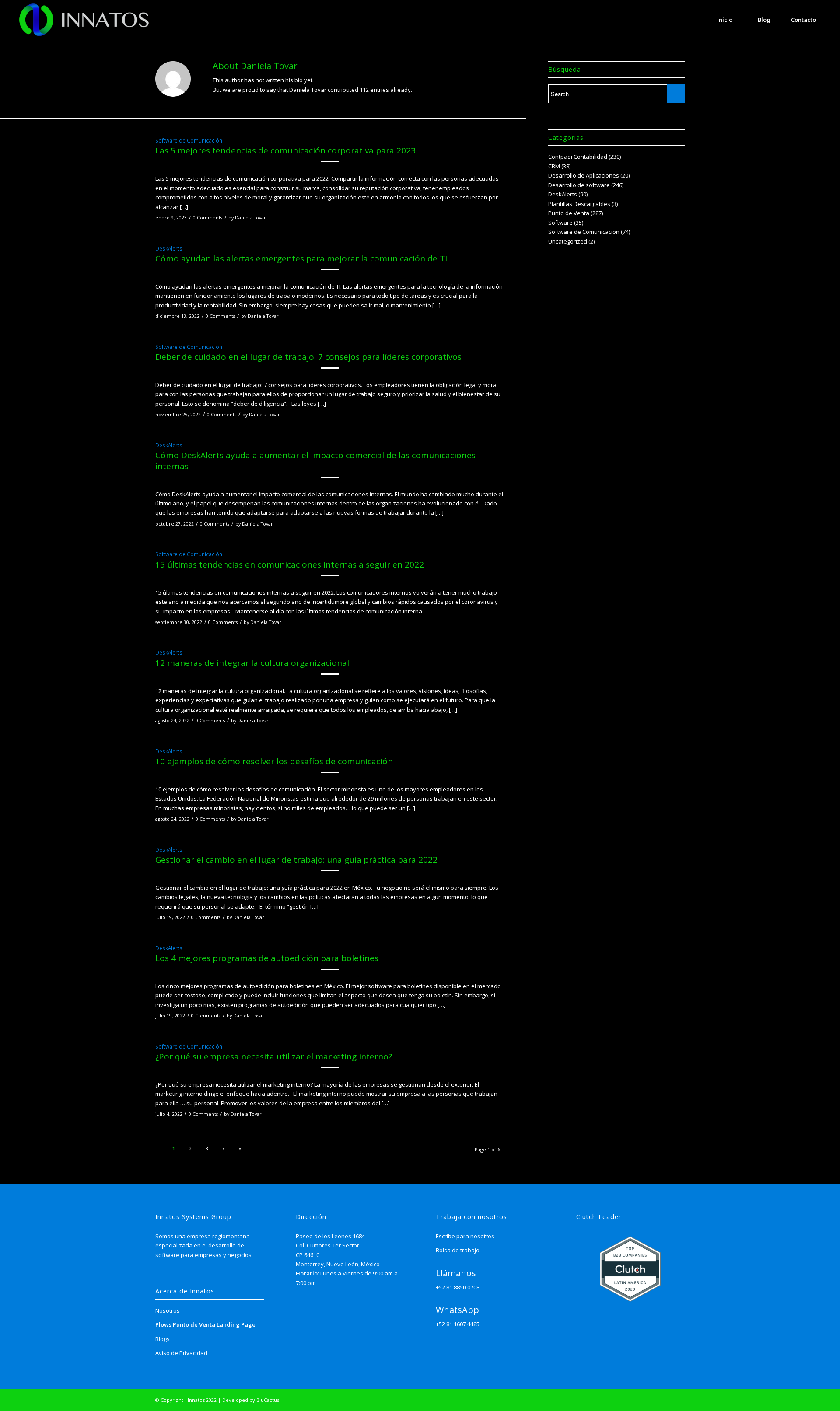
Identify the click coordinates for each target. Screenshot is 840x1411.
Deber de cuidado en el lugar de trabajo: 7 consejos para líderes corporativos (308, 356)
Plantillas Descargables (579, 204)
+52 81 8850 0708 (458, 1287)
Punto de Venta (568, 213)
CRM (554, 166)
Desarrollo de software (579, 185)
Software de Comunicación (188, 140)
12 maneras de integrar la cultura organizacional (252, 663)
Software (560, 222)
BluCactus (267, 1400)
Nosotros (167, 1310)
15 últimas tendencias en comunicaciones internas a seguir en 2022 (289, 564)
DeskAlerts (168, 248)
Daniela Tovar (250, 218)
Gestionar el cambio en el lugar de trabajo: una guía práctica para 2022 (296, 859)
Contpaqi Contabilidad (577, 156)
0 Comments (207, 218)
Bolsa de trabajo (458, 1250)
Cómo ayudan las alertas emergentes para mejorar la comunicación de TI (301, 258)
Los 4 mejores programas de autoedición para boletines (266, 958)
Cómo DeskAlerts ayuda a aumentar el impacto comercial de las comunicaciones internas (315, 460)
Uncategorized (567, 241)
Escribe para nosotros (465, 1236)
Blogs (162, 1339)
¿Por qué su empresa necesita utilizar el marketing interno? (273, 1056)
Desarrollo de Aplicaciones (583, 175)
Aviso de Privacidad (181, 1353)
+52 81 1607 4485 (458, 1324)
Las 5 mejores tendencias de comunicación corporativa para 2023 (285, 150)
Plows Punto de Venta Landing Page (205, 1324)
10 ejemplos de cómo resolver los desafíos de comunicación (274, 761)
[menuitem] (725, 19)
